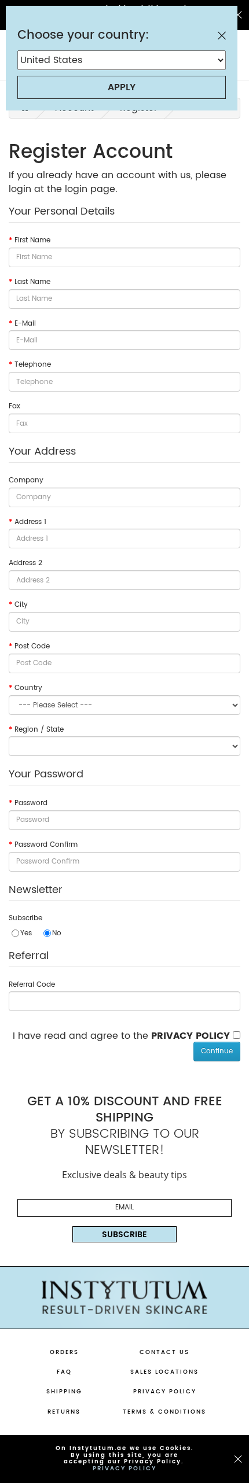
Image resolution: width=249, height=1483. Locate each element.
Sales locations (164, 1372)
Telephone (32, 365)
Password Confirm (46, 845)
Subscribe (25, 918)
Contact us (164, 1352)
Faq (64, 1372)
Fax (14, 407)
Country (28, 688)
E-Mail (25, 324)
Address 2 (25, 563)
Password (30, 803)
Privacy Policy (164, 1391)
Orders (64, 1352)
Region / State (39, 730)
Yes (26, 933)
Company (26, 481)
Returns (63, 1411)
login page (90, 189)
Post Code (32, 647)
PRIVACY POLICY (124, 1468)
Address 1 (30, 522)
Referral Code (32, 985)
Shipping (64, 1391)
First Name (32, 241)
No (56, 933)
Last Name (32, 282)
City (21, 605)
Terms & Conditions (164, 1411)
